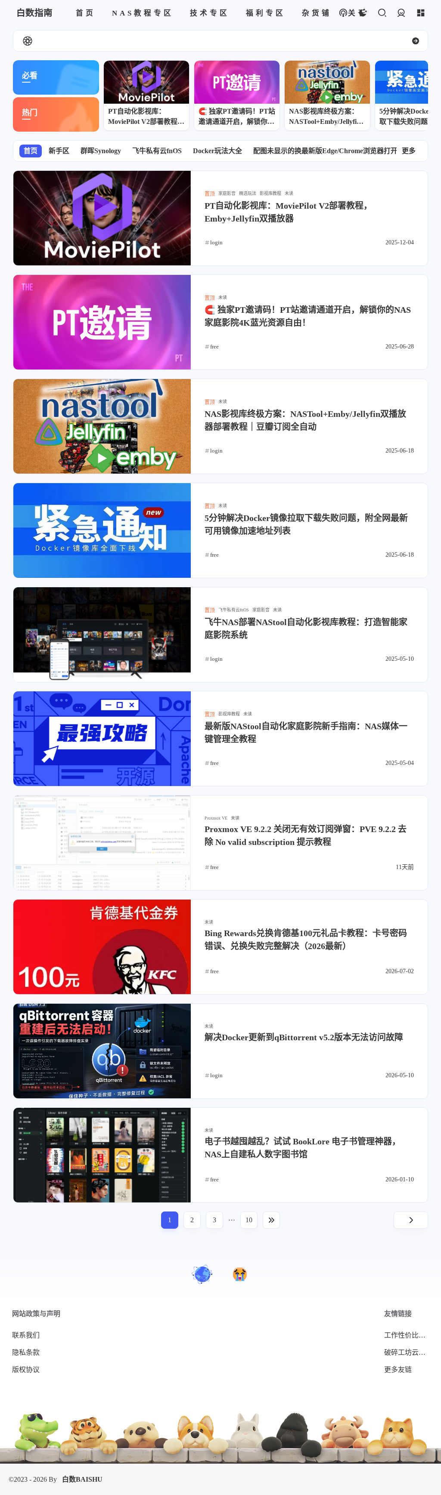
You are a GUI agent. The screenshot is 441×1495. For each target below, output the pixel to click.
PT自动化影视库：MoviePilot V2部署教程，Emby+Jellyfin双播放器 (146, 117)
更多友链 (398, 1369)
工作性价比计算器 (408, 1335)
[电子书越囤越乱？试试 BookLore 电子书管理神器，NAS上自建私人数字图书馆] (102, 1155)
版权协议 (26, 1369)
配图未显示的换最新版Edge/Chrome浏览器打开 (325, 150)
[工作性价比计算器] (240, 1274)
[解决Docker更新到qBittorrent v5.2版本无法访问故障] (102, 1051)
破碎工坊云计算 (408, 1352)
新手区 (59, 150)
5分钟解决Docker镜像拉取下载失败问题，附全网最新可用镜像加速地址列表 (306, 524)
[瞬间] (27, 40)
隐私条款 (26, 1352)
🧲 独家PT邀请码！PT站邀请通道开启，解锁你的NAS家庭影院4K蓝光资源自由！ (237, 117)
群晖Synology (101, 150)
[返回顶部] (202, 1274)
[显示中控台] (420, 13)
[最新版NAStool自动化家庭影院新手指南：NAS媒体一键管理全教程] (102, 738)
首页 (30, 150)
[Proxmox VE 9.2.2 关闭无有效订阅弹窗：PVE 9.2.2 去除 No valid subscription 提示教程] (102, 842)
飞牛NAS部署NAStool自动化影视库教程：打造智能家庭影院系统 (306, 628)
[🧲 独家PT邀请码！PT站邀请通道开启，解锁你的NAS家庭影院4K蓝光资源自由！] (237, 82)
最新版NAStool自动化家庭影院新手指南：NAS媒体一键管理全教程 (306, 732)
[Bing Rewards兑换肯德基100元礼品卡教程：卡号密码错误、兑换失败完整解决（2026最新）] (102, 947)
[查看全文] (415, 40)
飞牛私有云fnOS (157, 150)
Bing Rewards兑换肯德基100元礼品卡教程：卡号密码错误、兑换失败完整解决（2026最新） (306, 939)
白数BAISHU (82, 1479)
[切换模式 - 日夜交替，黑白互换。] (362, 13)
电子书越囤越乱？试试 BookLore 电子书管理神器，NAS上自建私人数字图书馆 (303, 1148)
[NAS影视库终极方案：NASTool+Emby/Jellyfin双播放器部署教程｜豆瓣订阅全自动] (327, 82)
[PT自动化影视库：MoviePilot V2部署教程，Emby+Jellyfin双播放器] (146, 82)
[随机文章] (343, 13)
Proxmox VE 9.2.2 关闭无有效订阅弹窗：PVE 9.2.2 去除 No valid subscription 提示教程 (306, 835)
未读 (289, 193)
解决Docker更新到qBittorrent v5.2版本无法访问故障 (304, 1037)
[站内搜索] (381, 13)
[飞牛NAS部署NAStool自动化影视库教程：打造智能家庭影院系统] (102, 634)
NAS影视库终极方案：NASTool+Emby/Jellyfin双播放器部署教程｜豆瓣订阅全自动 (327, 117)
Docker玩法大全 (217, 150)
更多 (409, 150)
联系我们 (26, 1335)
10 (248, 1220)
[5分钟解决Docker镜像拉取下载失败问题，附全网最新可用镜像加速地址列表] (102, 530)
